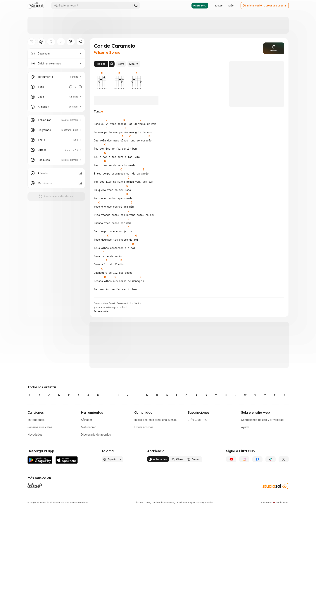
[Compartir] (80, 41)
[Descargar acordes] (61, 41)
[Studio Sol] (276, 486)
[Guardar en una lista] (51, 41)
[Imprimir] (41, 41)
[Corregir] (71, 41)
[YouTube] (231, 459)
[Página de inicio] (35, 5)
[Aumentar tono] (80, 87)
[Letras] (34, 485)
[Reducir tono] (71, 87)
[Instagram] (244, 459)
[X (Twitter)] (284, 459)
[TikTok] (270, 459)
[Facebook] (257, 459)
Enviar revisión (101, 311)
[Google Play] (40, 460)
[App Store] (67, 460)
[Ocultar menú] (31, 41)
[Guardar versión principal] (112, 64)
